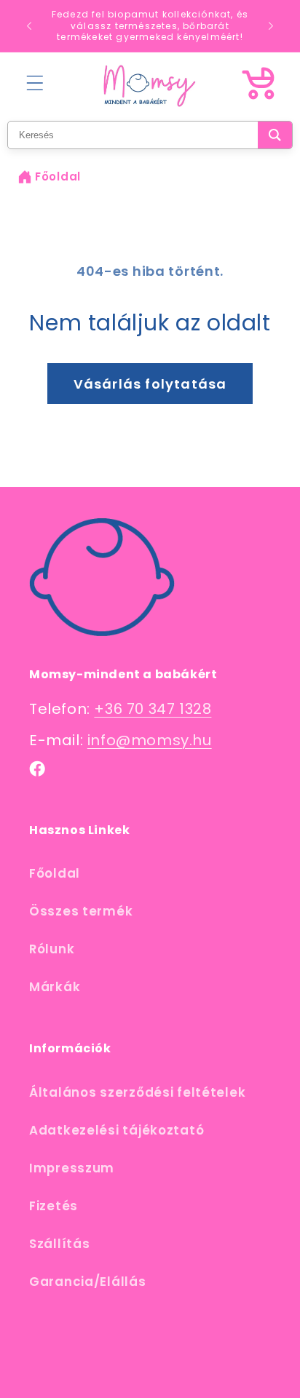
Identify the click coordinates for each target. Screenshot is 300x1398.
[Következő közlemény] (271, 25)
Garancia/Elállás (87, 1281)
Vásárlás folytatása (150, 384)
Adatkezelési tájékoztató (116, 1130)
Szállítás (59, 1243)
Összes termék (81, 911)
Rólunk (51, 949)
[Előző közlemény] (29, 25)
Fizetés (53, 1206)
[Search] (275, 135)
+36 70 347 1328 (152, 709)
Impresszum (71, 1168)
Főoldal (58, 176)
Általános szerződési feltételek (137, 1092)
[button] (35, 83)
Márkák (54, 987)
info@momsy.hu (149, 740)
